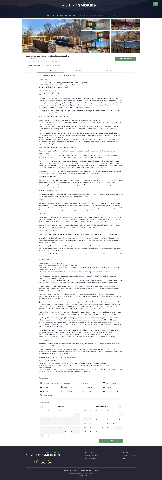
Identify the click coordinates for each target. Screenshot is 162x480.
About (51, 70)
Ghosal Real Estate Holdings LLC (51, 65)
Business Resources (85, 470)
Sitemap (95, 470)
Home (49, 15)
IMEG (85, 476)
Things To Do (127, 458)
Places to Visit (127, 461)
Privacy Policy (74, 470)
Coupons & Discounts (129, 455)
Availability (109, 70)
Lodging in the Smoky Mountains (64, 15)
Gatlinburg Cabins (90, 458)
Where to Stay (89, 453)
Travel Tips (126, 453)
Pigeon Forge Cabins (91, 455)
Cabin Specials (89, 461)
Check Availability (125, 58)
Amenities (79, 70)
